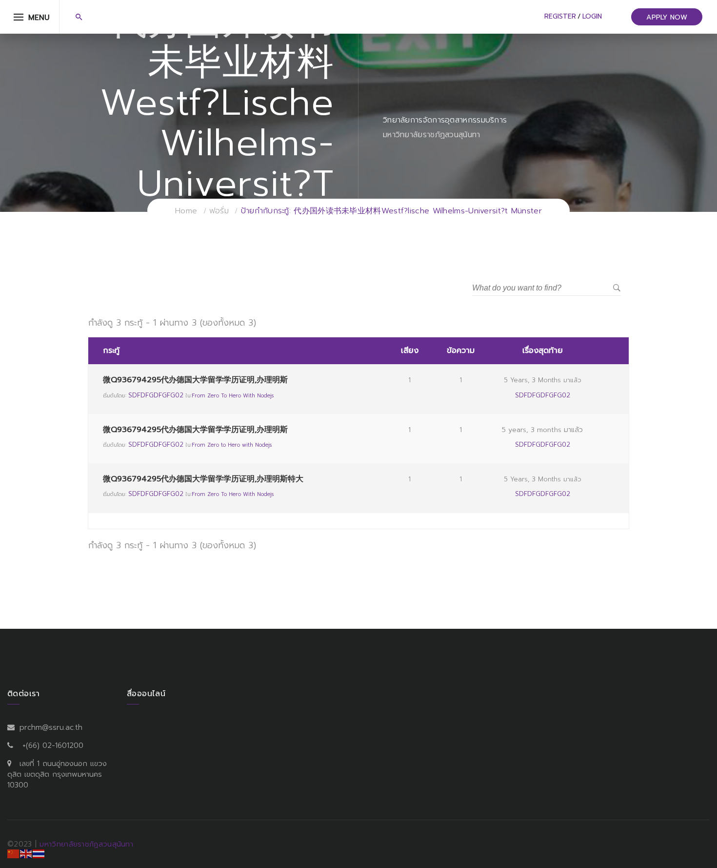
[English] (26, 853)
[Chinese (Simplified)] (13, 853)
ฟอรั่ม (219, 211)
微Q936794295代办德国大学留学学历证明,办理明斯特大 (203, 479)
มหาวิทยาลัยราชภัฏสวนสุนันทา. (87, 844)
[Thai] (39, 853)
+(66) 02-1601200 (52, 745)
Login (592, 16)
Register (560, 16)
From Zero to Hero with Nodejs (233, 396)
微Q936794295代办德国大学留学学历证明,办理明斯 (195, 380)
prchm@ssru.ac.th (51, 727)
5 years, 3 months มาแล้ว (542, 380)
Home (186, 211)
